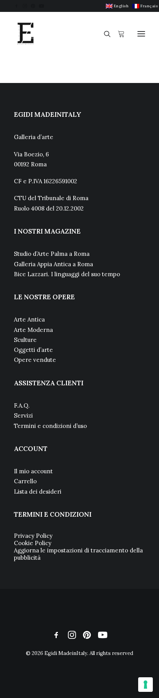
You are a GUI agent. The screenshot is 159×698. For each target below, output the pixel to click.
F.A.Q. (22, 405)
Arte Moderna (33, 329)
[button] (16, 6)
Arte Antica (29, 319)
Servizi (23, 415)
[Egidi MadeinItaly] (25, 33)
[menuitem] (117, 6)
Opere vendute (35, 359)
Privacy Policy (33, 535)
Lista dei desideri (37, 491)
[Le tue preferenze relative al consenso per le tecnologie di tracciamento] (145, 684)
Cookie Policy (32, 543)
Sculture (25, 339)
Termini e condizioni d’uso (50, 425)
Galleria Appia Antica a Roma (53, 264)
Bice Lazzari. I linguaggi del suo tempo (67, 274)
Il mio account (33, 471)
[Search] (104, 33)
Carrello (25, 481)
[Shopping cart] (118, 33)
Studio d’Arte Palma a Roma (52, 253)
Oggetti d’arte (33, 349)
